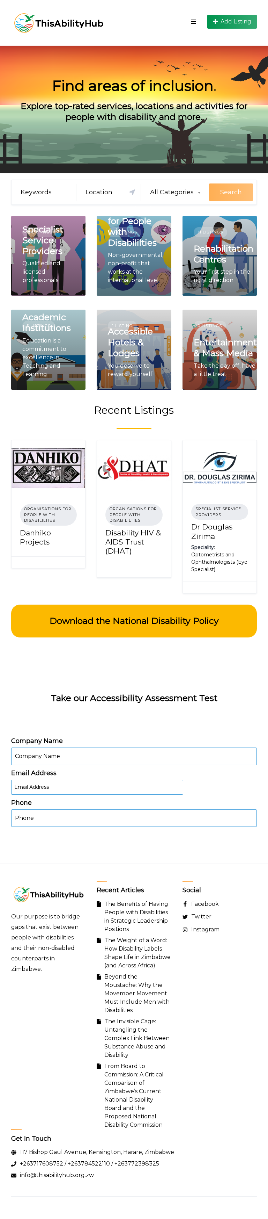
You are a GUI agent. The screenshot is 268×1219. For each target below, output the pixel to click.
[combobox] (175, 192)
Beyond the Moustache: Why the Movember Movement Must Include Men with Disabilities (137, 993)
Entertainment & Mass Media (225, 347)
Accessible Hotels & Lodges (130, 342)
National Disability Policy (166, 620)
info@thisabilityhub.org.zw (57, 1175)
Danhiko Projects (35, 537)
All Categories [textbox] (172, 192)
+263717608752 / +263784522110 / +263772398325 (89, 1163)
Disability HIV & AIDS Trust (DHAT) (133, 542)
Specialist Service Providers (42, 240)
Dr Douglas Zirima (211, 531)
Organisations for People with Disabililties (48, 514)
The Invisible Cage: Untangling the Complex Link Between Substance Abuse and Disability (137, 1038)
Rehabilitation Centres (223, 254)
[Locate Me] (132, 192)
